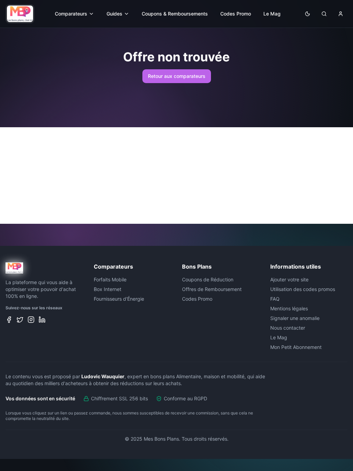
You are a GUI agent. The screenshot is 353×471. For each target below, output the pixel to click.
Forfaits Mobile (110, 279)
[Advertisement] (176, 175)
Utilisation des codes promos (302, 289)
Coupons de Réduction (207, 279)
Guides (114, 14)
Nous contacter (287, 328)
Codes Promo (235, 14)
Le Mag (272, 14)
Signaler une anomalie (295, 318)
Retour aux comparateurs (176, 76)
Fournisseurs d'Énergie (119, 299)
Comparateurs (71, 14)
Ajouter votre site (289, 279)
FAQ (275, 299)
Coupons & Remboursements (175, 14)
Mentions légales (289, 308)
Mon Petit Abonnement (296, 347)
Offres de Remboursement (212, 289)
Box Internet (107, 289)
